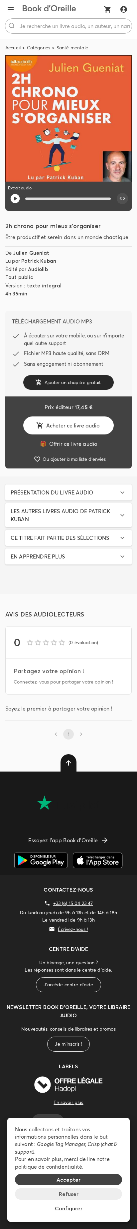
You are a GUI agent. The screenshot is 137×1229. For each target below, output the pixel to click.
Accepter (68, 1179)
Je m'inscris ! (68, 1044)
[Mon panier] (108, 9)
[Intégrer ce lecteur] (122, 198)
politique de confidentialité (48, 1166)
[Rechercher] (12, 26)
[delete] (68, 763)
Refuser (68, 1194)
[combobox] (68, 26)
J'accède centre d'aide (68, 985)
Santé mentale (72, 48)
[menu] (11, 9)
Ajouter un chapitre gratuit (73, 382)
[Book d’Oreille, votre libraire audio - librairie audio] (49, 9)
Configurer (68, 1208)
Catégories (39, 48)
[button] (68, 492)
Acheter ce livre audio (72, 425)
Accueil (13, 48)
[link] (68, 444)
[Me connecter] (124, 9)
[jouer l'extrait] (15, 198)
